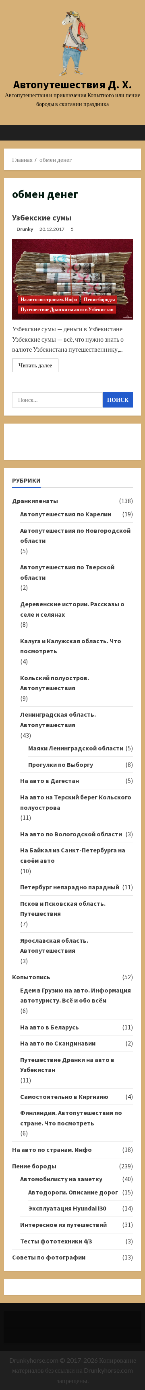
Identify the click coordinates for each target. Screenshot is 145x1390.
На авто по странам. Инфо (49, 299)
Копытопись (31, 977)
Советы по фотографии (48, 1257)
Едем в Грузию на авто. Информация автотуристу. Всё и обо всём (75, 995)
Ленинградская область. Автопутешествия (58, 719)
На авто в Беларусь (49, 1027)
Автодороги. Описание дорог (73, 1192)
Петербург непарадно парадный (69, 887)
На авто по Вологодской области (71, 834)
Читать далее (38, 366)
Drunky (25, 229)
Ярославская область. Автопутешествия (54, 945)
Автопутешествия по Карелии (65, 514)
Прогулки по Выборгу (60, 764)
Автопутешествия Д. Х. (72, 84)
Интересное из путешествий (63, 1225)
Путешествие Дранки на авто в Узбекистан (67, 309)
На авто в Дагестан (49, 781)
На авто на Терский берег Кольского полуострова (75, 802)
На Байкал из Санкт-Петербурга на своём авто (72, 855)
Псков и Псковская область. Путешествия (63, 908)
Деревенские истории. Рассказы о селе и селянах (72, 609)
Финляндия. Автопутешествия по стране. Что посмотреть (71, 1118)
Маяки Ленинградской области (75, 748)
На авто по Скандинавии (57, 1043)
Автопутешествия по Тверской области (67, 572)
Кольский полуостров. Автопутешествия (54, 683)
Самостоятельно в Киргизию (64, 1096)
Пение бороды (99, 299)
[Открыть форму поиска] (130, 133)
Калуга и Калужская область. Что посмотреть (70, 646)
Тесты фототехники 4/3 (56, 1241)
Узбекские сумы (41, 217)
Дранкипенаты (35, 501)
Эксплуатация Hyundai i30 (67, 1208)
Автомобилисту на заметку (61, 1179)
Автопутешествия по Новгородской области (75, 535)
